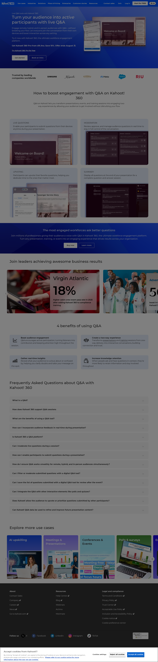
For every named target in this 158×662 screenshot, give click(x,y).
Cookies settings (99, 654)
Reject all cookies (117, 654)
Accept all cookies (135, 654)
